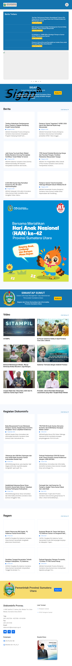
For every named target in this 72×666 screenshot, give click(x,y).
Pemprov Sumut (44, 608)
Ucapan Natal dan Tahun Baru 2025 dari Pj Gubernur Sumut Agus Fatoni (17, 391)
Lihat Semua (64, 109)
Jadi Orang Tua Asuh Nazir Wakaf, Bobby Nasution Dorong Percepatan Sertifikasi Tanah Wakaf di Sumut (17, 155)
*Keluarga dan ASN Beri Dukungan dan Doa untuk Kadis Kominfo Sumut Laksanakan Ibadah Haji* (18, 457)
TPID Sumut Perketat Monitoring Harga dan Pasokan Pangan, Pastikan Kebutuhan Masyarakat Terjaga (52, 155)
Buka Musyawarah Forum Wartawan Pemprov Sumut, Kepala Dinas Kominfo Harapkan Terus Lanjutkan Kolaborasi (18, 427)
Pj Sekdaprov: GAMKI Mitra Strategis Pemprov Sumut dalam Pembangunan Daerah (48, 35)
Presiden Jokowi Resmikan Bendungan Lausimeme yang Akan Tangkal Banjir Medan (52, 391)
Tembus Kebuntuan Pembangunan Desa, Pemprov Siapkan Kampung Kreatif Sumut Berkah (17, 125)
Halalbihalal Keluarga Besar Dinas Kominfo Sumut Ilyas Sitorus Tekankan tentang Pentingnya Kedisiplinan (18, 487)
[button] (31, 81)
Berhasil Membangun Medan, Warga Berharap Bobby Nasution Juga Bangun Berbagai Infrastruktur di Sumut (16, 365)
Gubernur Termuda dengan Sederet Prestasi (52, 365)
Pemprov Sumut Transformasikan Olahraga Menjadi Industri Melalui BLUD (52, 184)
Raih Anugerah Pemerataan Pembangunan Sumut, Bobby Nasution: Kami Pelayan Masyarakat (49, 27)
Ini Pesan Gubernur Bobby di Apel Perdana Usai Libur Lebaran (51, 339)
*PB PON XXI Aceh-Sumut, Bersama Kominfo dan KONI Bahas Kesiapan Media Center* (51, 427)
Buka (57, 93)
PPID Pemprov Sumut (45, 612)
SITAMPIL (6, 339)
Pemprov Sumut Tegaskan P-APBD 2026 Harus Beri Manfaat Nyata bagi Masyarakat (53, 125)
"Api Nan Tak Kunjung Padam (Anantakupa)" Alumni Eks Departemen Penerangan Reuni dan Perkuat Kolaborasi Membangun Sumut (49, 19)
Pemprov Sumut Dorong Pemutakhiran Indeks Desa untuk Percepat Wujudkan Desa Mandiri (49, 43)
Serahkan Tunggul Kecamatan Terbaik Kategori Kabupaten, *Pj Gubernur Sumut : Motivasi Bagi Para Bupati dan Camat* (18, 560)
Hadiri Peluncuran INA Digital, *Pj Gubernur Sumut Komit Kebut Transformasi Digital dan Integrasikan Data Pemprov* (18, 532)
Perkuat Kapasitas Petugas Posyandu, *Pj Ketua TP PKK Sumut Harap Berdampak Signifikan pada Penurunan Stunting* (52, 560)
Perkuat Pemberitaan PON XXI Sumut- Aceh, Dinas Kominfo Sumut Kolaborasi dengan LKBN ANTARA (52, 457)
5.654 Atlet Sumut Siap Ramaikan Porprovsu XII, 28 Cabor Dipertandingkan (16, 184)
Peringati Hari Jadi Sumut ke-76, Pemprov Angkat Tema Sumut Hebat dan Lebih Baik (51, 487)
